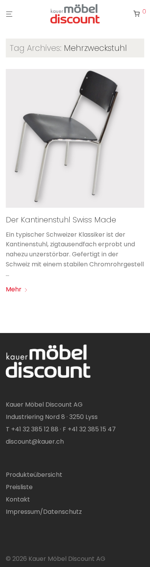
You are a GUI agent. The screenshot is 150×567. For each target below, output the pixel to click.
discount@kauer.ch (35, 441)
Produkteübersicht (34, 474)
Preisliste (19, 487)
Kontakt (18, 499)
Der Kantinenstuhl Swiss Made (61, 219)
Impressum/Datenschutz (44, 511)
